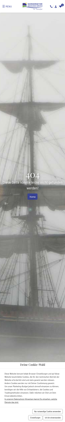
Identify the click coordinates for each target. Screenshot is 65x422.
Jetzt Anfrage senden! (56, 7)
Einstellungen (35, 417)
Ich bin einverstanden (53, 417)
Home (33, 196)
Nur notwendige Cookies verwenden (47, 411)
